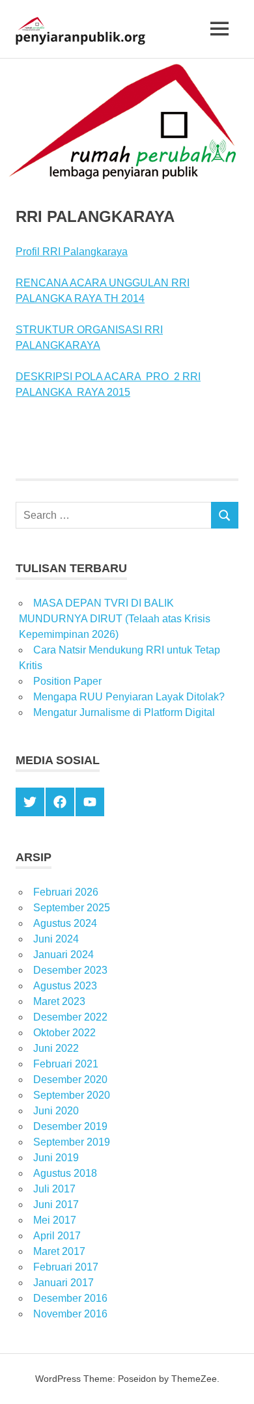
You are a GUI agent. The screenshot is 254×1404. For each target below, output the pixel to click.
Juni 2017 (56, 1204)
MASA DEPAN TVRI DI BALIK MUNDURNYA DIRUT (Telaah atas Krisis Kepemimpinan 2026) (114, 619)
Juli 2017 (54, 1188)
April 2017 (57, 1235)
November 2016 (70, 1313)
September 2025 (71, 907)
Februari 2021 (65, 1063)
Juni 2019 (56, 1157)
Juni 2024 (56, 938)
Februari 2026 (65, 892)
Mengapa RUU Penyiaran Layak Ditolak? (129, 696)
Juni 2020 (56, 1110)
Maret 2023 (59, 1001)
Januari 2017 (63, 1282)
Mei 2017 (54, 1220)
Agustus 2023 (65, 985)
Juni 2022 (56, 1048)
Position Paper (67, 681)
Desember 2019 (70, 1126)
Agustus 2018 (65, 1173)
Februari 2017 (65, 1267)
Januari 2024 (63, 954)
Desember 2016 (70, 1298)
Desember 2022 (70, 1017)
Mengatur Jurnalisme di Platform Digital (124, 712)
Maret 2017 (59, 1251)
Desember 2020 (70, 1079)
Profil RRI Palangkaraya (72, 251)
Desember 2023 (70, 970)
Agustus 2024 (65, 923)
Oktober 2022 (64, 1032)
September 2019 (71, 1142)
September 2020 (71, 1095)
